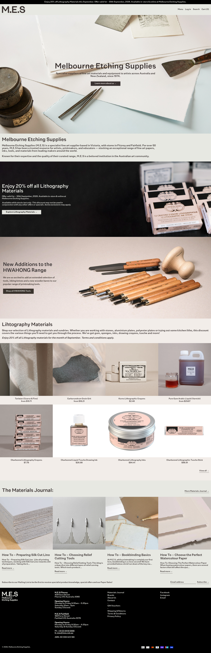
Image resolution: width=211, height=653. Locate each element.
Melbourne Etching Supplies (19, 647)
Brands (110, 595)
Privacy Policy (114, 616)
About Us (111, 598)
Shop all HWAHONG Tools (18, 291)
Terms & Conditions (116, 614)
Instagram (165, 595)
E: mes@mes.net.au (64, 633)
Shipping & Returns (116, 611)
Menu (180, 9)
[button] (196, 9)
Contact (111, 601)
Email (163, 598)
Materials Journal (115, 593)
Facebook (164, 593)
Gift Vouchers (113, 606)
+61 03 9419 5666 (66, 631)
